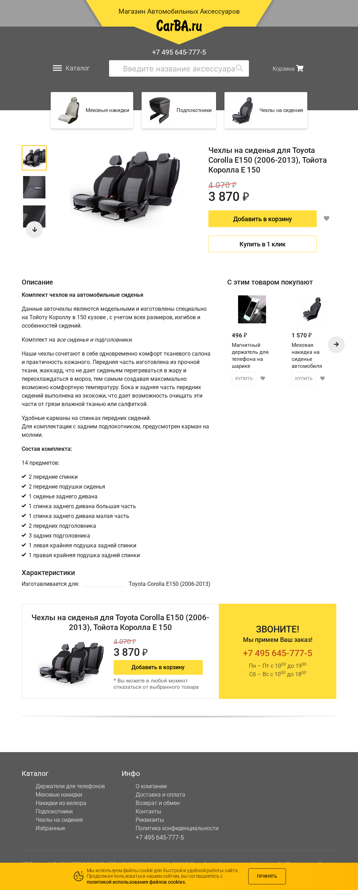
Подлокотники (54, 811)
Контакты (148, 811)
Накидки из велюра (61, 803)
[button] (34, 229)
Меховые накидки (59, 794)
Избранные (50, 828)
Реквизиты (150, 820)
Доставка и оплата (160, 794)
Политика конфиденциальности (177, 828)
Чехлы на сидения (59, 820)
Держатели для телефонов (70, 786)
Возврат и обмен (158, 803)
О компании (151, 786)
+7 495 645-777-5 (179, 52)
